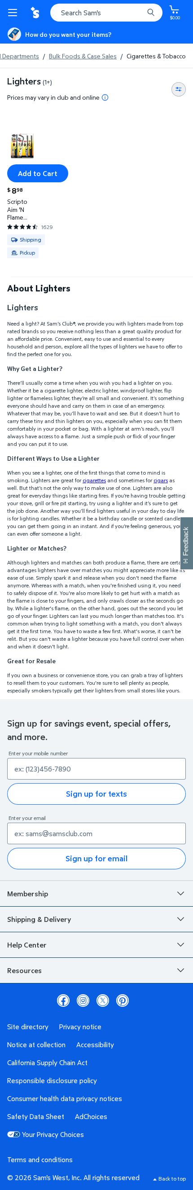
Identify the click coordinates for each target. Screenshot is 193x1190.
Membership (27, 894)
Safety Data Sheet (35, 1116)
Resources (24, 970)
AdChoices (91, 1116)
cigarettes (94, 480)
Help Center (27, 945)
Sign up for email (96, 858)
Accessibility (95, 1044)
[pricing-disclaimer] (105, 97)
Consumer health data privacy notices (64, 1098)
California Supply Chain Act (47, 1062)
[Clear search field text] (139, 13)
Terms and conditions (40, 1159)
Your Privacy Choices (53, 1134)
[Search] (151, 12)
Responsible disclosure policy (52, 1080)
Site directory (27, 1026)
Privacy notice (80, 1026)
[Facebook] (63, 1000)
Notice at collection (36, 1044)
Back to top (172, 1178)
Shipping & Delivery (39, 919)
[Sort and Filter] (178, 89)
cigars (161, 480)
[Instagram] (83, 1000)
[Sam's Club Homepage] (36, 12)
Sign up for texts (96, 793)
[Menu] (14, 12)
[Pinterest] (122, 1000)
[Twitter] (102, 1000)
